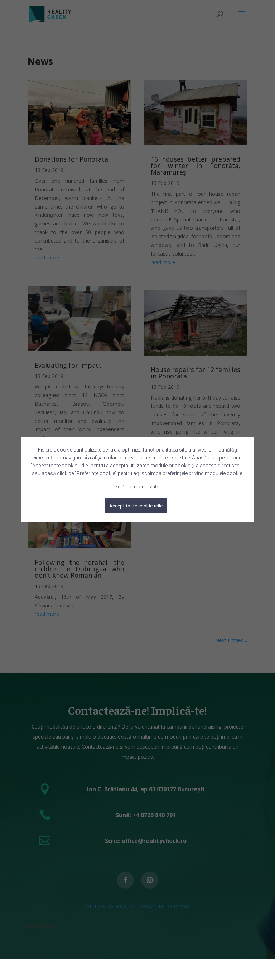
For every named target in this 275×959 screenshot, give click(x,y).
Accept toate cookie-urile (136, 506)
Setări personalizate (137, 487)
